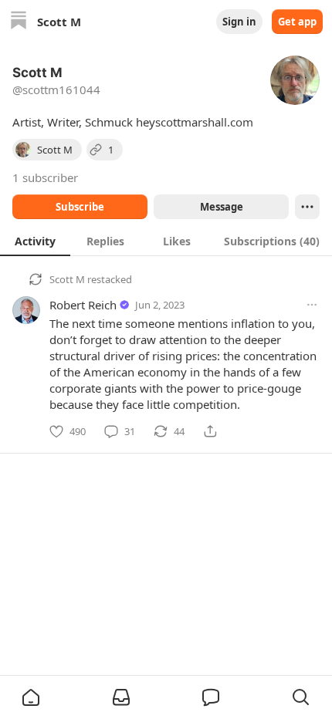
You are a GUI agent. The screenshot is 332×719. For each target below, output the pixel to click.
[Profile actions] (307, 206)
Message (221, 207)
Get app (297, 22)
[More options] (312, 304)
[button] (31, 697)
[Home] (18, 22)
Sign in (239, 22)
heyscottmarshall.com (194, 122)
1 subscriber (45, 177)
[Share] (210, 431)
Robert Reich (83, 304)
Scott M (67, 279)
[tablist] (166, 240)
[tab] (35, 240)
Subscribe (80, 207)
